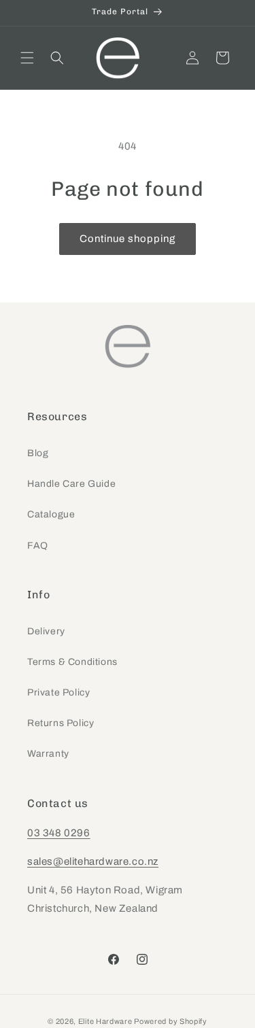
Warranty (48, 754)
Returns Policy (60, 723)
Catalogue (51, 514)
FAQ (37, 546)
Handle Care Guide (71, 484)
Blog (37, 453)
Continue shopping (127, 238)
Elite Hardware (105, 1021)
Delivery (46, 631)
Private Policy (58, 692)
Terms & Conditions (72, 662)
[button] (27, 58)
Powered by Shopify (170, 1021)
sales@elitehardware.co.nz (92, 861)
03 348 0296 (58, 832)
